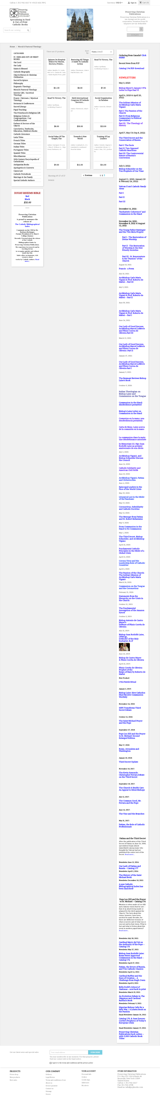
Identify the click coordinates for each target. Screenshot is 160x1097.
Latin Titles (18, 137)
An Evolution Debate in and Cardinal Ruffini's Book (132, 998)
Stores (48, 1094)
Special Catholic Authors (24, 180)
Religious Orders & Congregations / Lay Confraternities (22, 118)
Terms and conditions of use (56, 1080)
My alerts (85, 1085)
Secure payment (51, 1086)
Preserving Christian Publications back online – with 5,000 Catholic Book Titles (131, 1035)
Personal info (86, 1074)
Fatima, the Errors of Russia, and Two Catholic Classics (132, 968)
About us (49, 1083)
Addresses (85, 1083)
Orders (84, 1077)
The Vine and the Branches (131, 814)
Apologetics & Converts (24, 168)
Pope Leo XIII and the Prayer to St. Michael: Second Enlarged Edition (132, 736)
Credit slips (86, 1080)
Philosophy (18, 83)
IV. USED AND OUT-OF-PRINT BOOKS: (26, 58)
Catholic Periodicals (22, 174)
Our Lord (17, 62)
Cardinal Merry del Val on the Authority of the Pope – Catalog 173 (132, 944)
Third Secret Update (128, 762)
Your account (89, 1071)
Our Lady (17, 65)
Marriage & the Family (23, 177)
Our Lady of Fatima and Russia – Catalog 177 (130, 867)
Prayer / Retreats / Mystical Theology (26, 99)
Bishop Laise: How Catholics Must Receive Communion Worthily (132, 695)
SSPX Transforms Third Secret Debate (130, 709)
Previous (87, 175)
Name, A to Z (102, 52)
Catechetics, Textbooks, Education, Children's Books (25, 130)
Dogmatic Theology (22, 86)
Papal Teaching (20, 110)
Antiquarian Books (21, 164)
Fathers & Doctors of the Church (24, 124)
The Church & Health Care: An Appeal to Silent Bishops (132, 789)
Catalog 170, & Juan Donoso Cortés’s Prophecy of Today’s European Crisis (132, 1020)
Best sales (13, 1080)
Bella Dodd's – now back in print (132, 988)
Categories (19, 53)
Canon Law (18, 171)
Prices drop (14, 1074)
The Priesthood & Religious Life (27, 113)
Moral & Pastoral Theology (25, 90)
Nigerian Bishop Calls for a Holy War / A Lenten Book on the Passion (132, 1009)
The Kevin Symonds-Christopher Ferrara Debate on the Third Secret (131, 775)
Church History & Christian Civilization (25, 76)
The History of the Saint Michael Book (130, 876)
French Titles (19, 140)
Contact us (49, 1088)
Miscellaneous (20, 156)
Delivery (49, 1074)
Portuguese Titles (21, 150)
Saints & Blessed (21, 69)
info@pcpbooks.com (134, 1087)
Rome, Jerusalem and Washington (129, 750)
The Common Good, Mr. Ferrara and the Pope (130, 802)
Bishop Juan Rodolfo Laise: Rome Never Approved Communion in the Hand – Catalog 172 (131, 956)
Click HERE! (132, 56)
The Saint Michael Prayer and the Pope (130, 722)
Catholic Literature (22, 134)
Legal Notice (50, 1077)
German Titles (20, 143)
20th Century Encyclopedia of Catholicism (26, 160)
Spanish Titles (19, 153)
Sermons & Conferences (24, 103)
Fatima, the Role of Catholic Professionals (132, 825)
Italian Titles (19, 147)
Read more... (130, 854)
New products (15, 1077)
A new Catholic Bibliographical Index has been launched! (131, 886)
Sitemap (48, 1091)
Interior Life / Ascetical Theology (24, 94)
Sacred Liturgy (20, 106)
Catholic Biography (22, 72)
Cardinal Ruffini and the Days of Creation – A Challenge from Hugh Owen (132, 978)
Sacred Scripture (21, 80)
